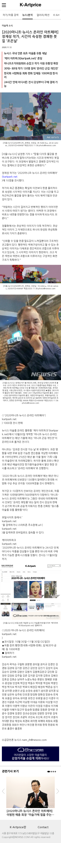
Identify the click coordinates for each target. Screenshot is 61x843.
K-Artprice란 (18, 827)
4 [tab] (55, 771)
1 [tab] (48, 771)
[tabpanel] (30, 797)
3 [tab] (53, 771)
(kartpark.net (9, 176)
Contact (43, 827)
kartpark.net (9, 419)
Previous (3, 791)
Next (57, 791)
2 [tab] (51, 771)
